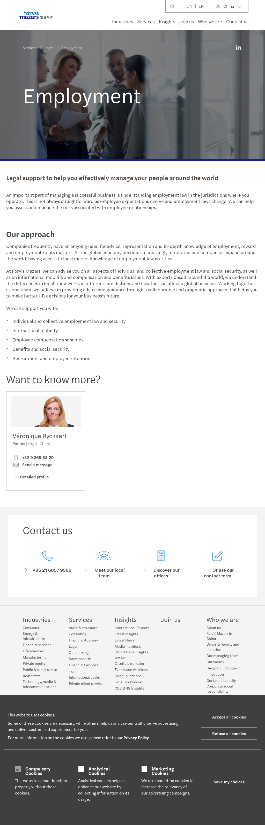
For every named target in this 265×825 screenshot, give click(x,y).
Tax (71, 671)
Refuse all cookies (229, 733)
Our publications (128, 675)
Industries (122, 21)
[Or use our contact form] (217, 565)
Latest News (124, 640)
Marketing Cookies (163, 770)
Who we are (210, 21)
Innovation (215, 674)
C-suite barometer (129, 663)
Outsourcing (79, 652)
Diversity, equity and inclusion (223, 646)
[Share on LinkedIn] (238, 47)
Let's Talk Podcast (129, 681)
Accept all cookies (229, 717)
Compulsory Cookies (37, 770)
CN (189, 6)
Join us (186, 21)
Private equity (34, 663)
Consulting (77, 633)
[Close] (259, 19)
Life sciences (33, 650)
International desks (84, 677)
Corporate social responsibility (220, 688)
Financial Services (83, 664)
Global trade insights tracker (131, 654)
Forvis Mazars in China (219, 636)
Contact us (237, 21)
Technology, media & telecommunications (39, 684)
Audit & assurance (83, 627)
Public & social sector (40, 669)
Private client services (86, 683)
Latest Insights (126, 633)
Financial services (37, 644)
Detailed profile (34, 477)
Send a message (37, 465)
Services (146, 21)
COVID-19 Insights (129, 688)
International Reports (132, 627)
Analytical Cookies (99, 770)
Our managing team (222, 655)
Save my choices (229, 782)
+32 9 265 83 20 (37, 457)
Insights (167, 21)
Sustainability (80, 658)
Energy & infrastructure (34, 636)
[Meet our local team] (104, 565)
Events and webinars (131, 669)
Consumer (31, 627)
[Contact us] (47, 565)
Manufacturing (35, 657)
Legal (49, 47)
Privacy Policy (136, 737)
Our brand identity (221, 680)
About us (214, 627)
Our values (215, 661)
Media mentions (128, 646)
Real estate (32, 675)
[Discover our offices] (160, 565)
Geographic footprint (224, 667)
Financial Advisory (83, 640)
